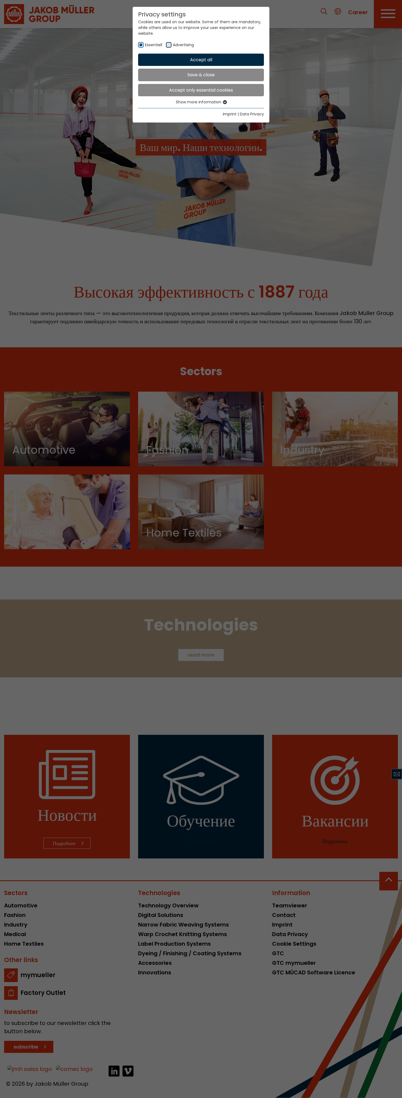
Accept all (201, 60)
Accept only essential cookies (201, 90)
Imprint (230, 114)
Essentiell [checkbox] (153, 45)
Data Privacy (252, 114)
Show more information (199, 102)
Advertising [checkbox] (183, 45)
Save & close (201, 75)
